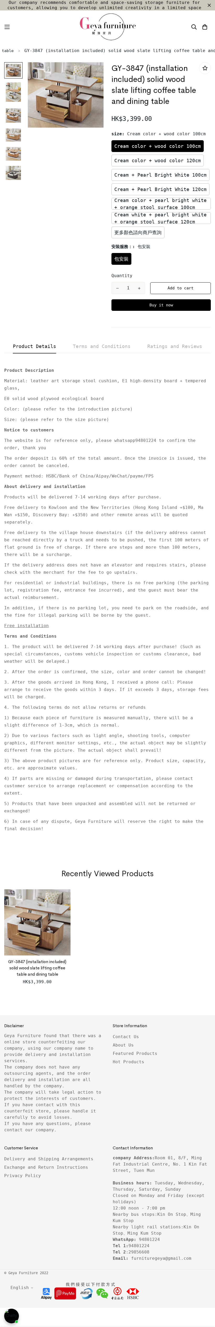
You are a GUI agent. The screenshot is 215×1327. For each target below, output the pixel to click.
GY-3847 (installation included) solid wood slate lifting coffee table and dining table (37, 968)
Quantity (121, 275)
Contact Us (126, 1036)
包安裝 (121, 259)
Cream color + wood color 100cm (157, 146)
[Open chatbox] (11, 1316)
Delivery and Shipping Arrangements (48, 1158)
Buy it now (161, 305)
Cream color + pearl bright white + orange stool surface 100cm (160, 204)
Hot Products (128, 1061)
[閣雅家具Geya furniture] (107, 26)
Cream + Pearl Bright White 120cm (160, 189)
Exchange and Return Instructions (46, 1167)
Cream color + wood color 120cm (157, 160)
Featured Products (135, 1053)
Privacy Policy (22, 1175)
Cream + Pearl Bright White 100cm (160, 175)
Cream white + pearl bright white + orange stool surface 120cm (160, 218)
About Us (123, 1045)
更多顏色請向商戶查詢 (138, 232)
